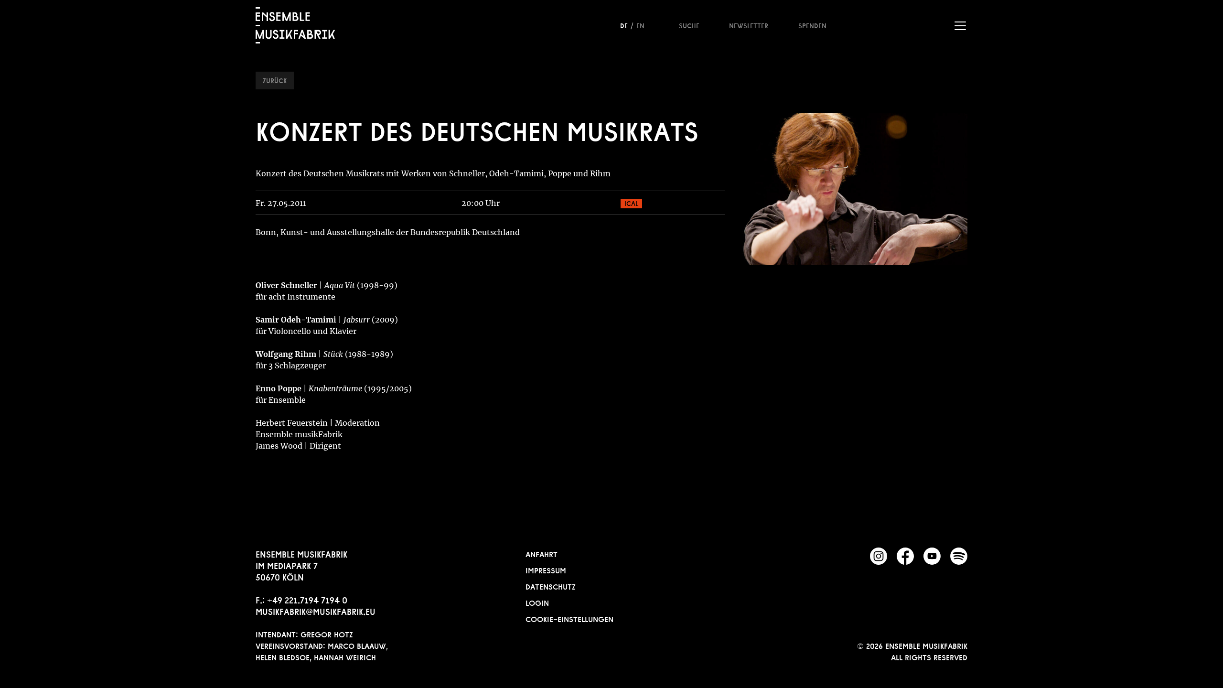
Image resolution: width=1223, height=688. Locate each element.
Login (537, 602)
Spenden (812, 25)
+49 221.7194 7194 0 (307, 599)
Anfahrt (542, 553)
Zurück (275, 79)
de (624, 25)
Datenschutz (551, 586)
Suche (689, 25)
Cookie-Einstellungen (569, 618)
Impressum (546, 569)
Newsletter (748, 25)
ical (631, 202)
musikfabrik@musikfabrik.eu (315, 610)
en (640, 25)
